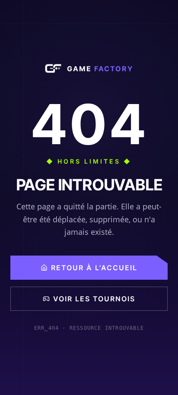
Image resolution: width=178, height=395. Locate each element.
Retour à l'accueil (94, 267)
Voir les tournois (94, 298)
